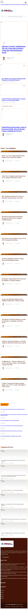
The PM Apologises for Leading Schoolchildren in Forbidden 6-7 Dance (14, 566)
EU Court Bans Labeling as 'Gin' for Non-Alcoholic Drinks (10, 420)
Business (2, 592)
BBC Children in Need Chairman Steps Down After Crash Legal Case (11, 430)
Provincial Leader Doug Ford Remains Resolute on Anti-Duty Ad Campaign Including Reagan (12, 218)
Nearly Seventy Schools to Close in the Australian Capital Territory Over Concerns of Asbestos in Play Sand (13, 476)
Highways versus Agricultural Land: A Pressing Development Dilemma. (12, 425)
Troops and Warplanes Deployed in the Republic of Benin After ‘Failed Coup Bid (13, 299)
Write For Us (7, 606)
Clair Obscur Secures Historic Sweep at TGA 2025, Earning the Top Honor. (14, 239)
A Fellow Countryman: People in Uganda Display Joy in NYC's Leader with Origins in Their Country (14, 385)
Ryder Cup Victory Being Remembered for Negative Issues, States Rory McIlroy (13, 156)
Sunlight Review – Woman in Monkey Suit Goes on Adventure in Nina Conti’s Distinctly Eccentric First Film (14, 363)
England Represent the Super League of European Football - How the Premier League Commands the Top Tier (14, 129)
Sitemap (21, 606)
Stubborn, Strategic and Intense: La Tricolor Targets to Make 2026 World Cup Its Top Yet (14, 342)
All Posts (2, 590)
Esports (2, 594)
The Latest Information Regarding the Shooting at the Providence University (13, 409)
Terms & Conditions (15, 606)
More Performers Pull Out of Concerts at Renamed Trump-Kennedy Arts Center (13, 197)
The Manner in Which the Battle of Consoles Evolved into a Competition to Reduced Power (14, 321)
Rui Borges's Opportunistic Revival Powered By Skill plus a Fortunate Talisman (14, 279)
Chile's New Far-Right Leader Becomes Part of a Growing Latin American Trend (13, 176)
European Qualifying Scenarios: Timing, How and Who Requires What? (13, 259)
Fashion (2, 596)
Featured (2, 598)
